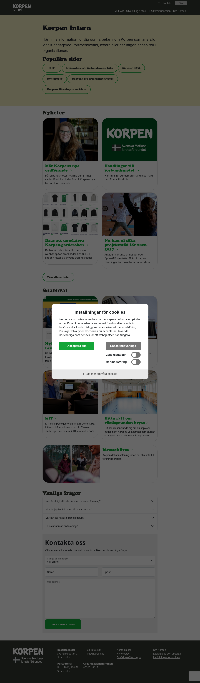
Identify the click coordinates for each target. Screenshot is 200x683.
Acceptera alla (76, 345)
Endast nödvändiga (123, 345)
